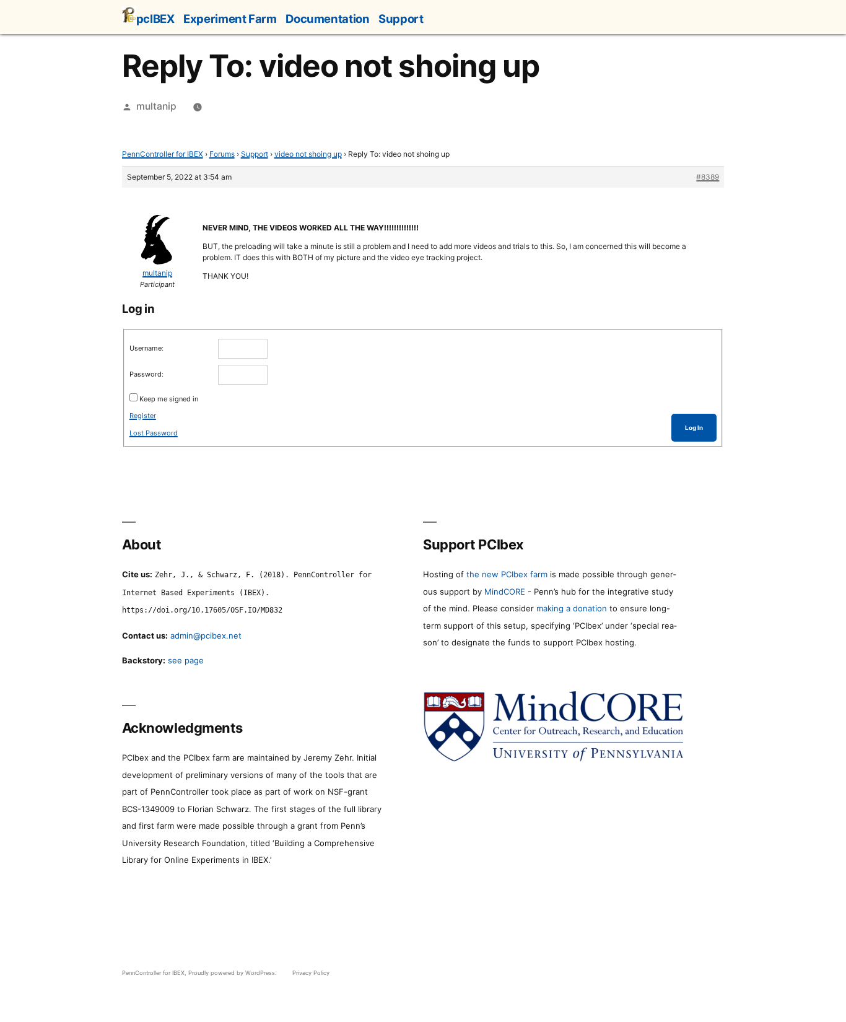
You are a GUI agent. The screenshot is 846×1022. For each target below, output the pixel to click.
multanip (156, 106)
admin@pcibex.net (206, 635)
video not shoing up (308, 154)
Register (142, 415)
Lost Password (153, 433)
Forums (222, 154)
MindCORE (504, 591)
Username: (146, 348)
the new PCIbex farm (506, 574)
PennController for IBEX (162, 154)
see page (186, 660)
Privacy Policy (310, 972)
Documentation (327, 18)
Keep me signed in (168, 399)
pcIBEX (155, 18)
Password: (146, 374)
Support (400, 18)
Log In (694, 427)
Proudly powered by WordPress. (233, 972)
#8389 (707, 176)
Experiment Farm (229, 18)
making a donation (571, 608)
